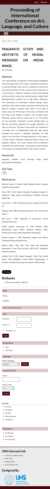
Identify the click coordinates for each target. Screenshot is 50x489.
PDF (4, 173)
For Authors (9, 436)
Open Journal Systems (12, 308)
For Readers (9, 433)
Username (5, 319)
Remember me (11, 331)
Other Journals (10, 416)
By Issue (8, 407)
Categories (9, 420)
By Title (8, 413)
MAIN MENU (6, 33)
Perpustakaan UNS (11, 465)
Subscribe (8, 350)
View (7, 347)
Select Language (8, 361)
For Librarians (10, 439)
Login (36, 2)
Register (44, 2)
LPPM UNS (8, 458)
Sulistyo (15, 41)
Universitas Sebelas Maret (14, 455)
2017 (9, 41)
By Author (8, 410)
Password (5, 325)
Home (4, 41)
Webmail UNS (10, 462)
